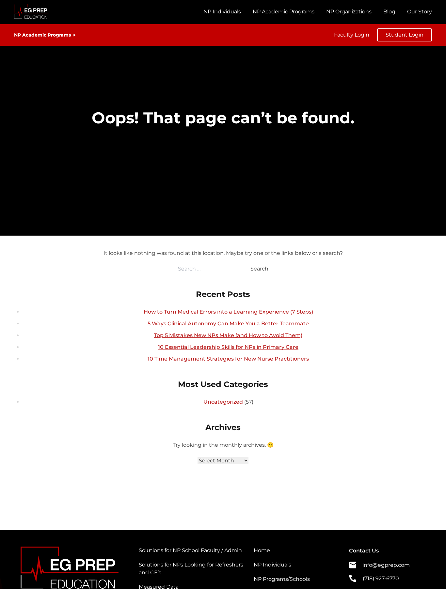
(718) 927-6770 (381, 578)
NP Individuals (222, 11)
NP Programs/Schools (282, 579)
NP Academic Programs (283, 11)
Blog (389, 11)
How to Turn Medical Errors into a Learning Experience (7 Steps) (228, 312)
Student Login (404, 35)
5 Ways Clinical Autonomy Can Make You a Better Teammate (228, 323)
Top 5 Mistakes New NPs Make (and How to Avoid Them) (228, 335)
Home (262, 550)
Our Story (419, 11)
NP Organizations (349, 11)
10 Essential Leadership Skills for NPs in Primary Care (228, 347)
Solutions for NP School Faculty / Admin (190, 550)
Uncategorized (223, 402)
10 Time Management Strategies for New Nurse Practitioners (228, 359)
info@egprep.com (386, 565)
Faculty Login (351, 35)
